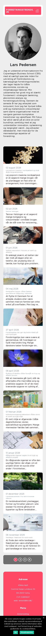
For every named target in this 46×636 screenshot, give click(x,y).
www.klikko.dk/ (25, 600)
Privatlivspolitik (27, 632)
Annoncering (23, 614)
